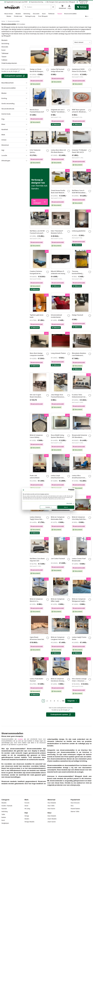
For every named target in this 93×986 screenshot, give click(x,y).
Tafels (3, 814)
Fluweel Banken (75, 808)
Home (3, 21)
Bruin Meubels (52, 816)
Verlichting (4, 811)
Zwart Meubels (52, 819)
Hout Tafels (51, 806)
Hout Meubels (52, 803)
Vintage (27, 816)
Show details (69, 503)
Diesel (26, 806)
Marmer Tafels (75, 811)
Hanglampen (5, 823)
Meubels (3, 803)
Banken (3, 817)
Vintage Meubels (29, 822)
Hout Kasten (51, 808)
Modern (27, 819)
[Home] (12, 7)
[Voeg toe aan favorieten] (47, 70)
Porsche (27, 803)
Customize (48, 507)
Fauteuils (4, 808)
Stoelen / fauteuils (6, 806)
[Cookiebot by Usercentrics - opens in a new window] (69, 490)
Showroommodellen (14, 21)
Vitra (72, 806)
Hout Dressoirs (75, 803)
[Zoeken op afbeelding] (53, 7)
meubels (20, 739)
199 (63, 701)
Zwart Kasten (52, 822)
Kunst (3, 820)
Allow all (66, 507)
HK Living (27, 808)
